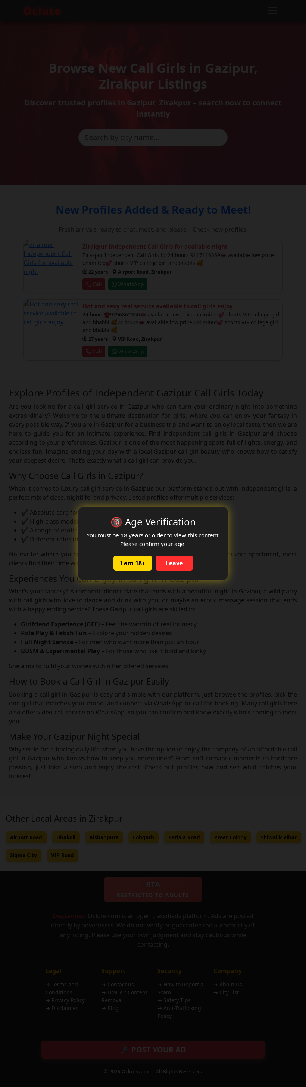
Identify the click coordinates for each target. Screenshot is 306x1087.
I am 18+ (132, 563)
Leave (174, 563)
